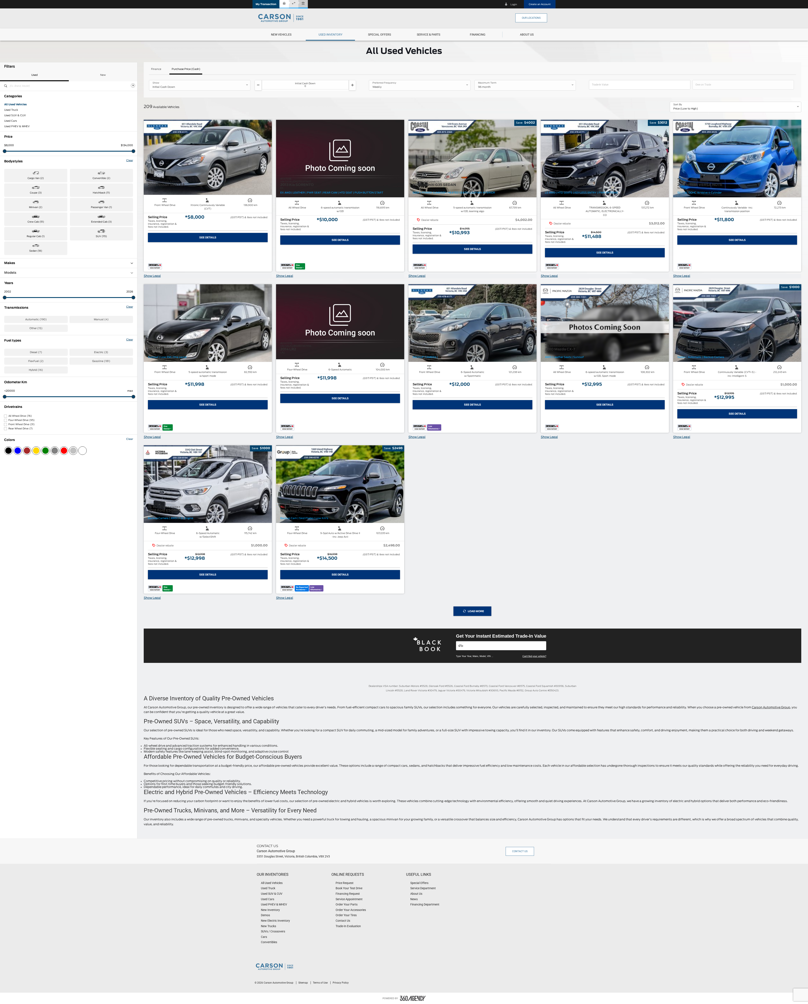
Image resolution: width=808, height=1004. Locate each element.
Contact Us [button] (520, 851)
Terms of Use (320, 982)
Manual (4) (101, 319)
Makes (9, 263)
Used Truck (11, 110)
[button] (265, 4)
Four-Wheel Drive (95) (21, 420)
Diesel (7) (36, 352)
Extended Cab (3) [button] (101, 222)
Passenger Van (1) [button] (101, 207)
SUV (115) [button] (101, 236)
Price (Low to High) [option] (685, 108)
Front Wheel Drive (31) (21, 424)
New (103, 75)
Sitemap (303, 982)
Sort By (677, 105)
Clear (129, 160)
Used (34, 75)
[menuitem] (281, 34)
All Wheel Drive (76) (20, 416)
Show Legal (152, 276)
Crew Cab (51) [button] (36, 222)
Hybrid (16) (36, 370)
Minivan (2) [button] (35, 207)
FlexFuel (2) (36, 361)
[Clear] (133, 85)
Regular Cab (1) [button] (36, 236)
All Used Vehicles (15, 104)
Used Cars (10, 121)
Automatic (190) (36, 319)
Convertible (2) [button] (101, 178)
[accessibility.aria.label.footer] (413, 998)
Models (10, 272)
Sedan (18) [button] (35, 251)
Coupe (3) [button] (36, 193)
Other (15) (36, 328)
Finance (156, 69)
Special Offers (379, 34)
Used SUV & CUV (15, 115)
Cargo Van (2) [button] (36, 178)
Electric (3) (101, 352)
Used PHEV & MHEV (17, 126)
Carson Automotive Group (771, 707)
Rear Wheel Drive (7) (20, 428)
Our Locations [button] (531, 17)
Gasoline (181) (101, 361)
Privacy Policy (341, 982)
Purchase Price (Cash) (186, 69)
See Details (207, 237)
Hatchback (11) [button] (101, 193)
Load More (476, 611)
